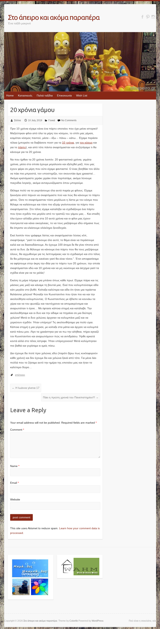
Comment (17, 429)
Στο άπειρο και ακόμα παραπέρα (54, 17)
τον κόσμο (86, 142)
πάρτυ (22, 147)
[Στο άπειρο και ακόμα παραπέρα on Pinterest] (147, 16)
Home (10, 95)
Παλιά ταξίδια (45, 95)
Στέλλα (17, 120)
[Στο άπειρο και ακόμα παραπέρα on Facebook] (142, 16)
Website (15, 499)
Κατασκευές (25, 95)
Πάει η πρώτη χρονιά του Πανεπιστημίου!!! (71, 397)
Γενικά (51, 120)
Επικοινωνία (64, 95)
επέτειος (20, 374)
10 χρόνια (68, 142)
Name (14, 466)
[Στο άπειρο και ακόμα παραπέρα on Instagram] (153, 16)
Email (14, 482)
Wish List (81, 95)
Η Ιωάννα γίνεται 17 (25, 387)
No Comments (68, 120)
